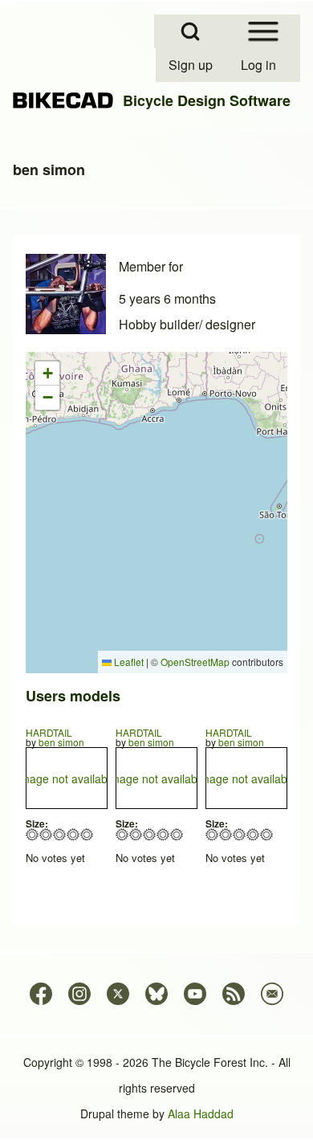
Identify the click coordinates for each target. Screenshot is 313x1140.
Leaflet (128, 661)
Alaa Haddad (201, 1113)
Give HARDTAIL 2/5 (46, 834)
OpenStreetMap (195, 661)
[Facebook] (41, 994)
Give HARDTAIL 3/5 (60, 834)
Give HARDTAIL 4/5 (73, 834)
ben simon (61, 742)
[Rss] (233, 994)
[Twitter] (118, 994)
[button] (47, 374)
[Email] (272, 994)
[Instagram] (79, 994)
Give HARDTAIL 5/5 (87, 834)
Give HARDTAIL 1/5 (32, 834)
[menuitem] (192, 65)
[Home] (63, 100)
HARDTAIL (49, 732)
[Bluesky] (156, 994)
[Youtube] (195, 994)
